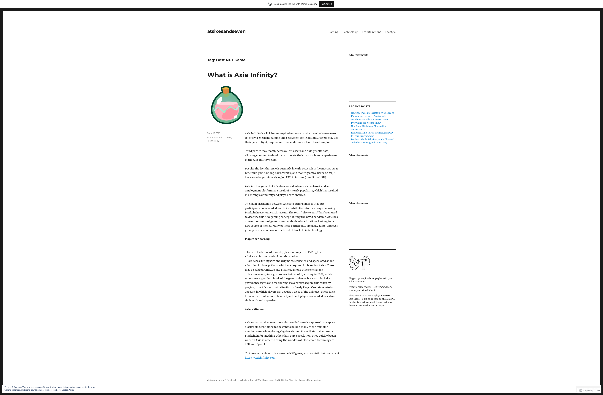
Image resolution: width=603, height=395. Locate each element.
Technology (350, 31)
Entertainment (371, 31)
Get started (327, 4)
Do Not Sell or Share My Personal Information (298, 380)
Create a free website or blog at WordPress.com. (250, 380)
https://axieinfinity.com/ (261, 357)
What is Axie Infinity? (242, 75)
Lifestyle (390, 31)
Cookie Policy (68, 390)
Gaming (334, 31)
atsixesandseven (226, 31)
